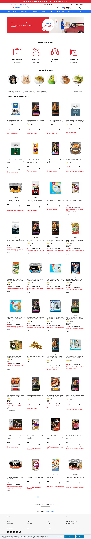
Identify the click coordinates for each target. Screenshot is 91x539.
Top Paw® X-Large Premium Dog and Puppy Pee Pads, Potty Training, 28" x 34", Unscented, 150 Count (75, 357)
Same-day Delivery (70, 523)
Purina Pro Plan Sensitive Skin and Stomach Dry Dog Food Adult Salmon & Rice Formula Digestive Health (35, 122)
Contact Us (29, 521)
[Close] (89, 536)
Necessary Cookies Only (69, 536)
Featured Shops (10, 15)
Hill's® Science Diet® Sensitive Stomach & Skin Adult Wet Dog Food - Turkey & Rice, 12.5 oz (74, 200)
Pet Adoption (49, 528)
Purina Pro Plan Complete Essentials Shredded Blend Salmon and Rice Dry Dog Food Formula (55, 240)
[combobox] (43, 7)
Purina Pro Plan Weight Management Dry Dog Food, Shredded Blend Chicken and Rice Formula (35, 397)
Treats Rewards (10, 523)
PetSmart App (9, 525)
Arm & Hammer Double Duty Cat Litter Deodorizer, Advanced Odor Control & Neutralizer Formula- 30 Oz (34, 161)
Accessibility (29, 528)
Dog (13, 85)
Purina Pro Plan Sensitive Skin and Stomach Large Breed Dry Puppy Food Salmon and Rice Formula (35, 318)
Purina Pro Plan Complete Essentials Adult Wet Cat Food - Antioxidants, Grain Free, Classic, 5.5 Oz (15, 477)
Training (48, 521)
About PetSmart (10, 519)
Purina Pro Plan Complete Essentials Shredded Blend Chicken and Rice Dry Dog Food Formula (55, 122)
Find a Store (68, 519)
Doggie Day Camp (50, 525)
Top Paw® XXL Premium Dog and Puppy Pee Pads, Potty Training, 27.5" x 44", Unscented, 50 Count (55, 318)
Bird (52, 85)
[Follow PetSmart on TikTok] (17, 532)
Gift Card (10, 4)
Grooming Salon (50, 519)
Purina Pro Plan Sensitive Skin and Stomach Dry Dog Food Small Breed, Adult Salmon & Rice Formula (75, 397)
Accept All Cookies (79, 536)
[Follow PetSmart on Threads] (14, 532)
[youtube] (20, 532)
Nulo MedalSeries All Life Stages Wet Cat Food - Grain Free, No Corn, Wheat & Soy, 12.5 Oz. (55, 437)
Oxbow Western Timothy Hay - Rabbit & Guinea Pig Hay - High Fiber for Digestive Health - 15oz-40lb (74, 240)
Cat (26, 85)
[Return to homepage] (16, 7)
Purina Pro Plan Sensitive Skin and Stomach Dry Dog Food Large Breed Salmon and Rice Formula (55, 161)
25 (53, 497)
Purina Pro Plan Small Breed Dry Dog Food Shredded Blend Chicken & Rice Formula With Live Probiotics (74, 318)
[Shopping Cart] (81, 8)
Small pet (65, 85)
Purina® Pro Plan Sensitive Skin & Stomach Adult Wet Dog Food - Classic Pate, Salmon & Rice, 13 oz (75, 437)
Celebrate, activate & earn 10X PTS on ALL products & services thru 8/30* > (45, 1)
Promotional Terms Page (50, 511)
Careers (8, 521)
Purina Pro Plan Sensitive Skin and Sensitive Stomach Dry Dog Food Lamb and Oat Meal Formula (35, 240)
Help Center (29, 519)
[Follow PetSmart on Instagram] (11, 532)
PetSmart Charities (10, 528)
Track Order (29, 523)
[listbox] (45, 80)
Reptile (77, 85)
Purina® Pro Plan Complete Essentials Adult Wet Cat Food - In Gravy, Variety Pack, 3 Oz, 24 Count (16, 437)
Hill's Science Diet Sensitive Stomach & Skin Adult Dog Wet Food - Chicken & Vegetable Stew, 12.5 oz (35, 437)
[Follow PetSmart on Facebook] (8, 532)
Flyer (15, 4)
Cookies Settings (59, 536)
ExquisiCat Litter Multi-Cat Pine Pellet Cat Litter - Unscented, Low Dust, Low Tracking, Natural (15, 161)
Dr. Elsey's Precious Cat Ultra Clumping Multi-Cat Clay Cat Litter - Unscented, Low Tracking (15, 122)
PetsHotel (48, 523)
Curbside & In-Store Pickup (71, 521)
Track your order (22, 4)
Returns (28, 525)
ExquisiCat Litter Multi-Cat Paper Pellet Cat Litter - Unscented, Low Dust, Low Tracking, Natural (75, 122)
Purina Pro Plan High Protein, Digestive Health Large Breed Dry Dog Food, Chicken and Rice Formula (55, 357)
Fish (39, 85)
